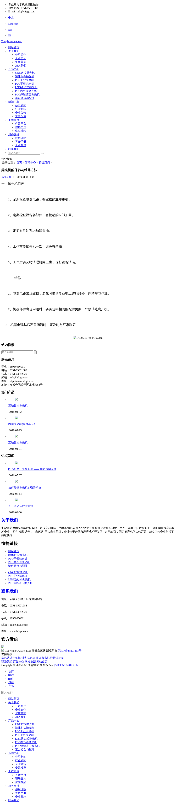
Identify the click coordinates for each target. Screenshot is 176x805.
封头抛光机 (28, 657)
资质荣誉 (20, 61)
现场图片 (20, 127)
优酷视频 (20, 130)
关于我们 (13, 51)
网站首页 (13, 47)
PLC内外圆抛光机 (26, 90)
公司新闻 (20, 105)
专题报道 (20, 116)
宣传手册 (20, 141)
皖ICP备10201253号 (69, 650)
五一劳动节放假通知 (20, 506)
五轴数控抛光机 (18, 442)
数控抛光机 (57, 657)
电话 (11, 675)
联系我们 (13, 148)
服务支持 (13, 134)
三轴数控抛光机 (18, 405)
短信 (11, 682)
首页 (19, 162)
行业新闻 (20, 109)
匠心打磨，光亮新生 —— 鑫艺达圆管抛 (32, 469)
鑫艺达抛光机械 (11, 657)
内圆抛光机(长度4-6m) (21, 424)
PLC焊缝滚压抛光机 (27, 94)
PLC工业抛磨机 (24, 80)
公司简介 (20, 54)
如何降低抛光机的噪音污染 (24, 487)
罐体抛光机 (43, 657)
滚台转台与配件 (24, 98)
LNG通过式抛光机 (26, 87)
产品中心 (13, 69)
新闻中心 (13, 101)
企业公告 (20, 112)
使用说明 (20, 138)
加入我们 (20, 65)
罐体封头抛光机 (24, 76)
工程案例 (13, 119)
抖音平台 (20, 123)
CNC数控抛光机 (25, 72)
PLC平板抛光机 (24, 83)
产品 (11, 686)
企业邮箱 (20, 145)
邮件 (11, 678)
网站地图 (30, 661)
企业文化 (20, 58)
